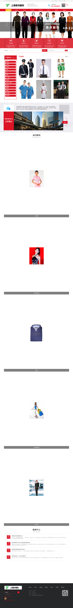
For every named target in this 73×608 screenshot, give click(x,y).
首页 (8, 10)
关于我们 (16, 10)
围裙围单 (7, 87)
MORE (65, 122)
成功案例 (32, 10)
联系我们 (64, 10)
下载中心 (48, 10)
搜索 (66, 50)
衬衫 (6, 72)
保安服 (7, 69)
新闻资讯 (40, 10)
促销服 (7, 74)
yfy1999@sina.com (35, 593)
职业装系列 (8, 95)
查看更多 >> (67, 56)
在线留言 (56, 10)
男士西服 (7, 64)
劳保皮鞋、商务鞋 (9, 82)
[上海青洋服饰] (15, 6)
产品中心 (24, 10)
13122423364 (33, 592)
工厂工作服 (8, 77)
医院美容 (7, 90)
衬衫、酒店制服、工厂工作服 (14, 50)
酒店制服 (7, 61)
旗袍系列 (7, 85)
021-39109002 (55, 6)
